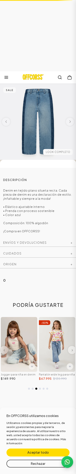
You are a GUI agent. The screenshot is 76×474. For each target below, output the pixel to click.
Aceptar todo (38, 452)
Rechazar (38, 463)
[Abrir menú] (6, 77)
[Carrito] (69, 77)
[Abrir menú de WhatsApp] (67, 462)
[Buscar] (60, 77)
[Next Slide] (72, 350)
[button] (29, 389)
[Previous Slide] (4, 350)
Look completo (58, 152)
